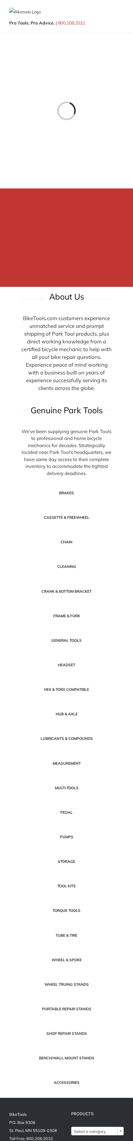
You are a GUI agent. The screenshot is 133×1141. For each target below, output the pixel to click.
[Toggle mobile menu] (121, 12)
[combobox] (97, 1131)
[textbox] (97, 1131)
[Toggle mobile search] (110, 12)
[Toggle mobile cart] (99, 12)
